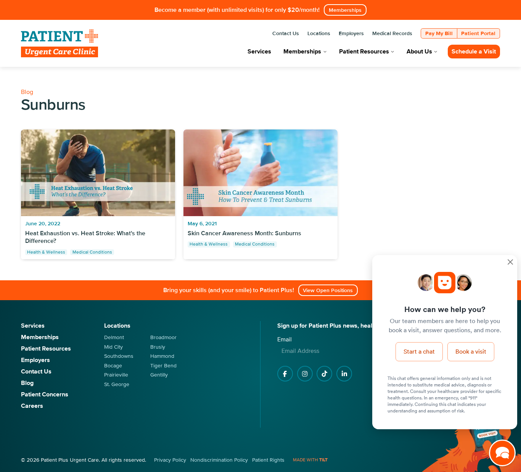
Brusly (157, 347)
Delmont (114, 337)
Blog (27, 92)
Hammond (162, 356)
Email (284, 339)
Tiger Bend (163, 365)
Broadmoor (163, 337)
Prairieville (116, 375)
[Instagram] (305, 373)
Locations (117, 326)
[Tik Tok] (324, 373)
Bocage (113, 365)
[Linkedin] (344, 373)
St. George (116, 384)
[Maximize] (502, 453)
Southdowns (118, 356)
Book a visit (470, 351)
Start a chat (419, 351)
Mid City (113, 347)
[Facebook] (285, 373)
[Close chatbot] (510, 262)
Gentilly (159, 375)
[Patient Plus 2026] (59, 43)
